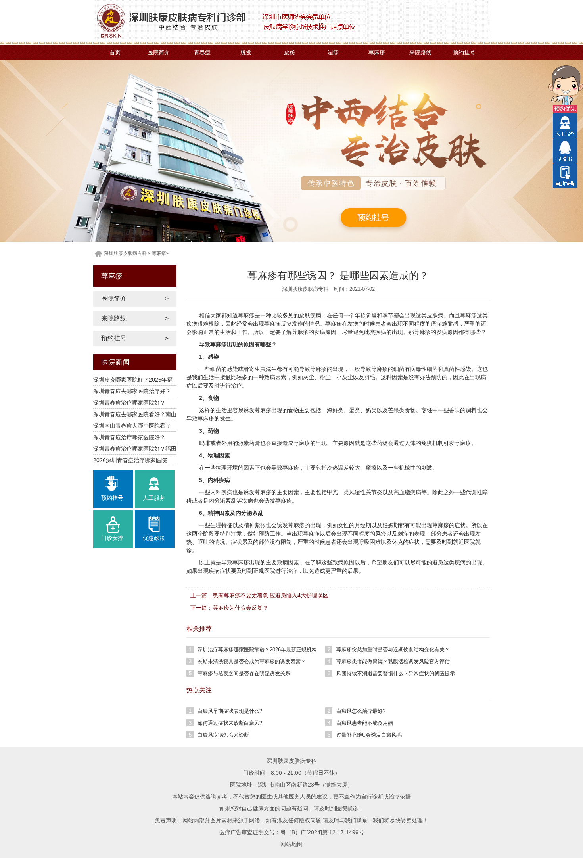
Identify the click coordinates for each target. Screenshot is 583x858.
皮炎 (289, 52)
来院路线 (420, 52)
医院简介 (159, 52)
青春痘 (202, 52)
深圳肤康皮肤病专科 (125, 253)
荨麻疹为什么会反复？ (240, 608)
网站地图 (291, 844)
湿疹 (333, 52)
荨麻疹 (376, 52)
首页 (115, 52)
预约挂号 (464, 52)
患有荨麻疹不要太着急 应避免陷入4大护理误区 (270, 595)
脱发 (245, 52)
